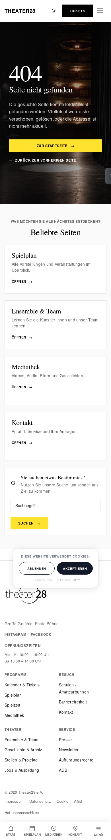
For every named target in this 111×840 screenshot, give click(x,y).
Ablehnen (36, 568)
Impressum (14, 801)
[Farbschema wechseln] (53, 10)
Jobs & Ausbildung (22, 770)
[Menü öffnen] (100, 10)
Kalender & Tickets (22, 685)
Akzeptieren (75, 568)
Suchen (29, 523)
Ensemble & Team (22, 739)
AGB (63, 770)
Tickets (77, 10)
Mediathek (14, 715)
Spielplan (13, 695)
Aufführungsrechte (76, 760)
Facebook (41, 634)
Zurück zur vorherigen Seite (42, 160)
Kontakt (66, 712)
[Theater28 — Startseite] (26, 593)
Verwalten (44, 580)
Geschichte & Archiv (23, 749)
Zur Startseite (55, 145)
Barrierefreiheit (73, 702)
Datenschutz (40, 801)
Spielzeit (12, 705)
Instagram (15, 634)
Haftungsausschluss (22, 812)
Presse (65, 739)
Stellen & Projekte (21, 760)
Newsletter (69, 749)
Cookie (62, 801)
